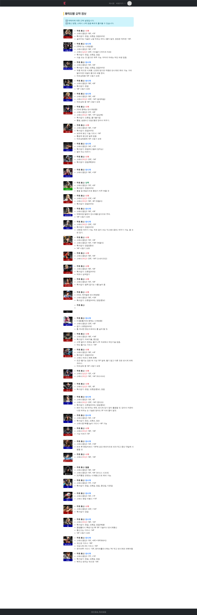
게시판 (111, 3)
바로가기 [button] (120, 3)
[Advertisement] (98, 593)
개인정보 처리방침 (98, 612)
